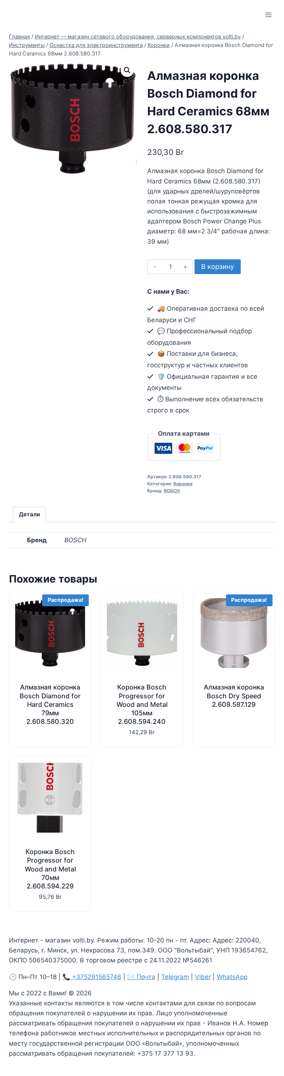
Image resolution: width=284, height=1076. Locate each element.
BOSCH (172, 490)
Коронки (182, 483)
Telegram (175, 977)
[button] (127, 70)
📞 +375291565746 (91, 977)
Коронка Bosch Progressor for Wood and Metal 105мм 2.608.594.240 (142, 704)
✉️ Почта (141, 977)
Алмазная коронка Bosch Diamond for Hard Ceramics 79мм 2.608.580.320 (50, 704)
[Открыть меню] (268, 14)
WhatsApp (232, 977)
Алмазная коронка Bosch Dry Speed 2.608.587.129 (234, 695)
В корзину (217, 266)
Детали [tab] (29, 514)
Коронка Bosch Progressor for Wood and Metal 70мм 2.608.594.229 (50, 869)
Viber (203, 977)
